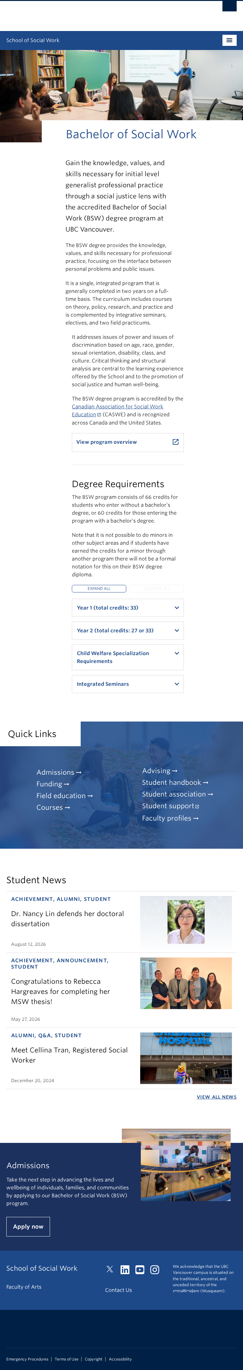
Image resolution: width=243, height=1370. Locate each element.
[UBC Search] (229, 8)
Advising (156, 771)
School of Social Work (32, 40)
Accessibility (120, 1359)
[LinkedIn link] (127, 1272)
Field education (61, 796)
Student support (168, 806)
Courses (49, 807)
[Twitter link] (112, 1272)
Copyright (94, 1359)
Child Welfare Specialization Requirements (113, 657)
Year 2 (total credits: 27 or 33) (115, 631)
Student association (174, 794)
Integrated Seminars (103, 684)
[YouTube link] (142, 1272)
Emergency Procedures (27, 1359)
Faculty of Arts (23, 1287)
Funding (49, 784)
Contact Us (118, 1290)
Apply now (28, 1226)
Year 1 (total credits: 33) (108, 608)
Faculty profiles (166, 818)
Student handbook (171, 782)
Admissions (55, 772)
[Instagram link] (157, 1272)
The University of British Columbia (104, 13)
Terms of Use (66, 1359)
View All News (217, 1097)
